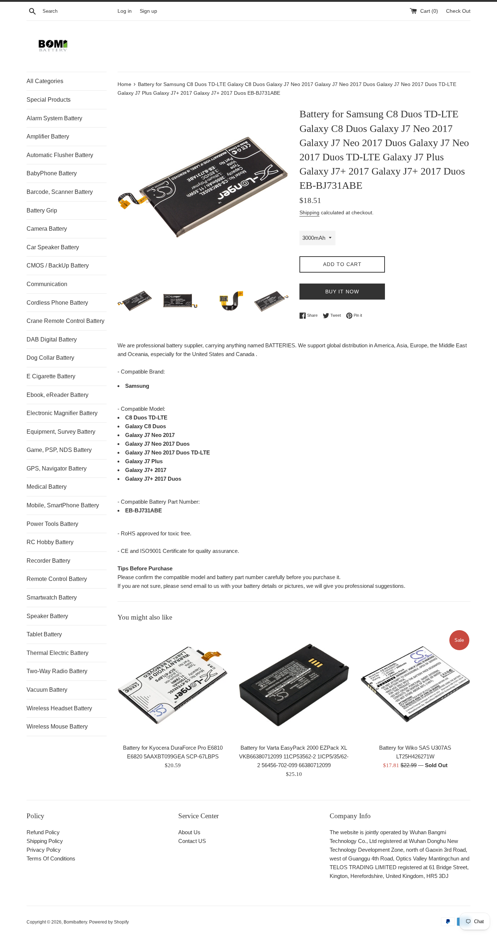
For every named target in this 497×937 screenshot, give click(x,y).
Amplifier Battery (48, 136)
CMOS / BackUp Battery (58, 265)
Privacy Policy (44, 850)
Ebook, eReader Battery (57, 395)
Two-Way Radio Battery (57, 671)
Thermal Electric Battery (57, 653)
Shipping (309, 212)
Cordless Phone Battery (57, 303)
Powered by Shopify (109, 922)
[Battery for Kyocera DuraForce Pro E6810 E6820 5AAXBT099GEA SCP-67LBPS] (173, 684)
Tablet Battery (44, 634)
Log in (125, 11)
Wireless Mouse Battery (57, 726)
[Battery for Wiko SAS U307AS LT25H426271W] (415, 684)
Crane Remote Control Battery (65, 321)
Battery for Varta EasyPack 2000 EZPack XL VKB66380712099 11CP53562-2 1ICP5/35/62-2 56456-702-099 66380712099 (294, 756)
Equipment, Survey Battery (61, 432)
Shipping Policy (45, 841)
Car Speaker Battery (53, 247)
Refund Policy (43, 832)
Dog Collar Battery (50, 358)
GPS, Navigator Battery (57, 468)
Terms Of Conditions (51, 858)
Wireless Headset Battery (59, 708)
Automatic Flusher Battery (60, 155)
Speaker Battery (47, 616)
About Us (189, 832)
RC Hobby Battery (50, 542)
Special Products (49, 100)
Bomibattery (75, 922)
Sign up (148, 11)
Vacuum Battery (47, 690)
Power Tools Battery (52, 524)
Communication (47, 284)
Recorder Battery (48, 561)
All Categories (45, 81)
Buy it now (342, 291)
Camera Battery (47, 229)
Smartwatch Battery (52, 597)
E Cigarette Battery (51, 376)
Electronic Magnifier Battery (62, 413)
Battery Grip (42, 210)
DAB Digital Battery (52, 339)
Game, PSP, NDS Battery (59, 450)
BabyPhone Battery (52, 173)
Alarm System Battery (54, 118)
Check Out (458, 11)
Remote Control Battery (57, 579)
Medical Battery (47, 487)
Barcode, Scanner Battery (60, 192)
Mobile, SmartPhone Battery (63, 505)
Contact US (192, 841)
